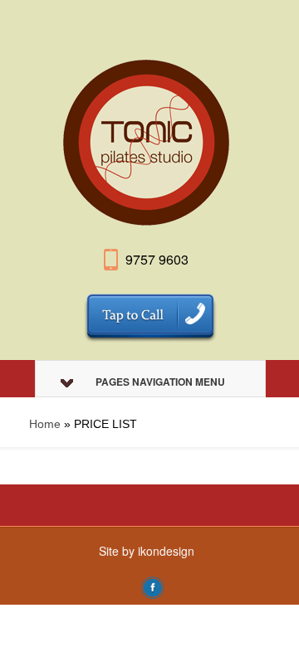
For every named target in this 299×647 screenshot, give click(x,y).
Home (45, 424)
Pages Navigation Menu (160, 381)
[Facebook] (152, 585)
